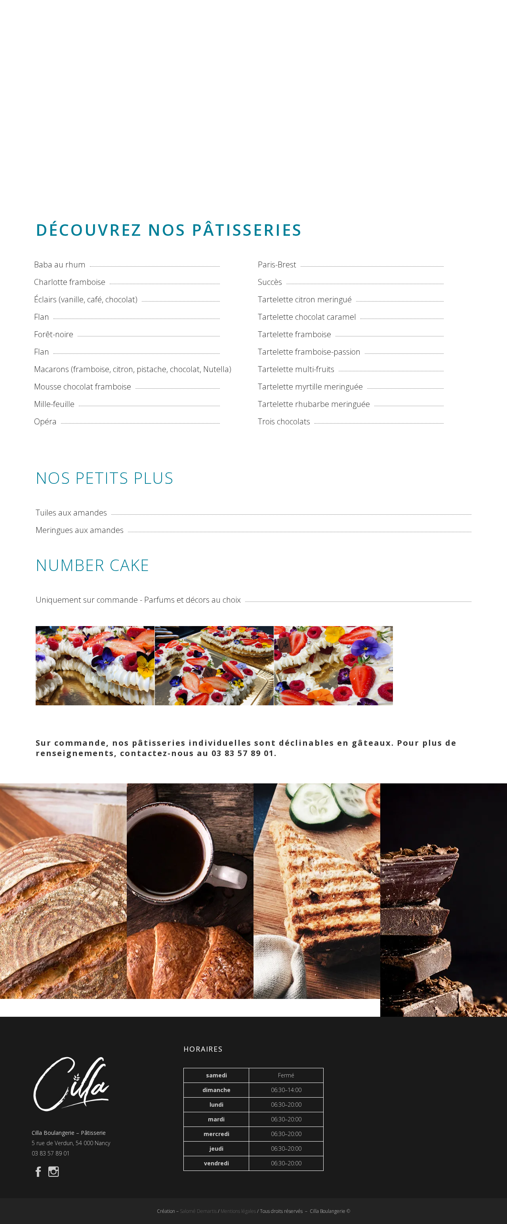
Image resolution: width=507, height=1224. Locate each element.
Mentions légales (238, 1211)
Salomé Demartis (199, 1211)
